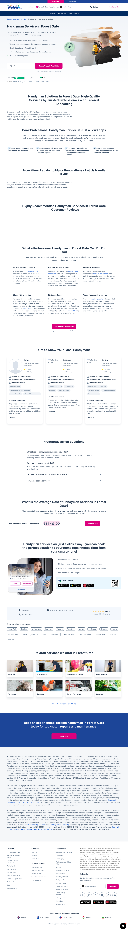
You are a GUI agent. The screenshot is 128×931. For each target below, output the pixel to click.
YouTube (102, 894)
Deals (64, 7)
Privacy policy (36, 873)
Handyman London (62, 889)
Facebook (82, 894)
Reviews (34, 855)
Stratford (24, 629)
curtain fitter (72, 311)
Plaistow (60, 629)
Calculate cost (92, 523)
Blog (8, 885)
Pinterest (95, 894)
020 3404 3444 (27, 614)
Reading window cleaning (59, 825)
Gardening (59, 855)
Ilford (25, 634)
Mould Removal (61, 904)
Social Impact (11, 872)
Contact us (35, 859)
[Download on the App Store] (63, 585)
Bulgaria (108, 917)
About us (34, 852)
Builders (58, 867)
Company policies (37, 867)
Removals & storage (62, 870)
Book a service (114, 7)
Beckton (113, 634)
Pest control (60, 880)
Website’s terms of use (39, 877)
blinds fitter (27, 308)
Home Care (59, 901)
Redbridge (92, 629)
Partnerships (11, 882)
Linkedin (114, 894)
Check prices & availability (64, 326)
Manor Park (12, 629)
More (69, 7)
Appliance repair (61, 883)
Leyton (81, 629)
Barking (114, 629)
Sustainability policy (38, 870)
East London (55, 634)
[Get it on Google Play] (75, 585)
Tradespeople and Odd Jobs (16, 19)
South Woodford (85, 634)
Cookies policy (36, 880)
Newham (104, 629)
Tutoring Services (61, 898)
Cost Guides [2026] (13, 852)
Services (30, 7)
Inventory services (62, 877)
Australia (23, 917)
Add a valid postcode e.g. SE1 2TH (18, 76)
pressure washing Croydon (35, 825)
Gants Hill (34, 634)
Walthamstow (100, 634)
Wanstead (70, 629)
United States (67, 917)
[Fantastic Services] (14, 7)
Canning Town (13, 634)
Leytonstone (36, 629)
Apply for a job (54, 7)
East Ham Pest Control (31, 802)
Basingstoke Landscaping (42, 829)
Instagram (108, 894)
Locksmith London (62, 886)
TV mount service (31, 271)
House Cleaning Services (64, 852)
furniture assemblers (100, 274)
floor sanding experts (94, 299)
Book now (64, 736)
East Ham (48, 629)
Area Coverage (12, 888)
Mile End (11, 639)
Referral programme (13, 875)
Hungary (88, 917)
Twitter (89, 894)
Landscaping (60, 859)
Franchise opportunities (14, 879)
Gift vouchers (11, 869)
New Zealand (44, 917)
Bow (44, 634)
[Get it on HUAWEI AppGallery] (88, 585)
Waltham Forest (69, 634)
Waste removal (60, 873)
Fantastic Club (43, 7)
